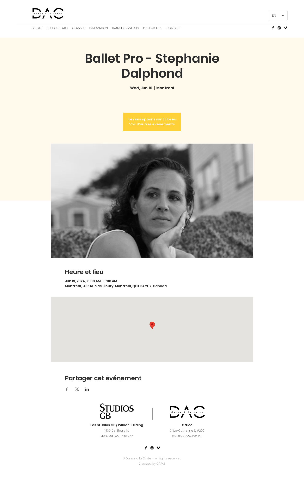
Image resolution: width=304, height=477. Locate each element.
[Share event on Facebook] (67, 389)
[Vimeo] (285, 28)
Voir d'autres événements (152, 124)
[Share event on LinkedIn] (87, 389)
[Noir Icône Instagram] (152, 448)
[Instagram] (279, 28)
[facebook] (273, 28)
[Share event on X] (77, 389)
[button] (37, 28)
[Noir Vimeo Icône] (158, 448)
